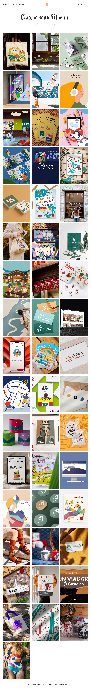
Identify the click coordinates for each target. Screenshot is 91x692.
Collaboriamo (20, 4)
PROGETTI (5, 4)
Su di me (12, 4)
